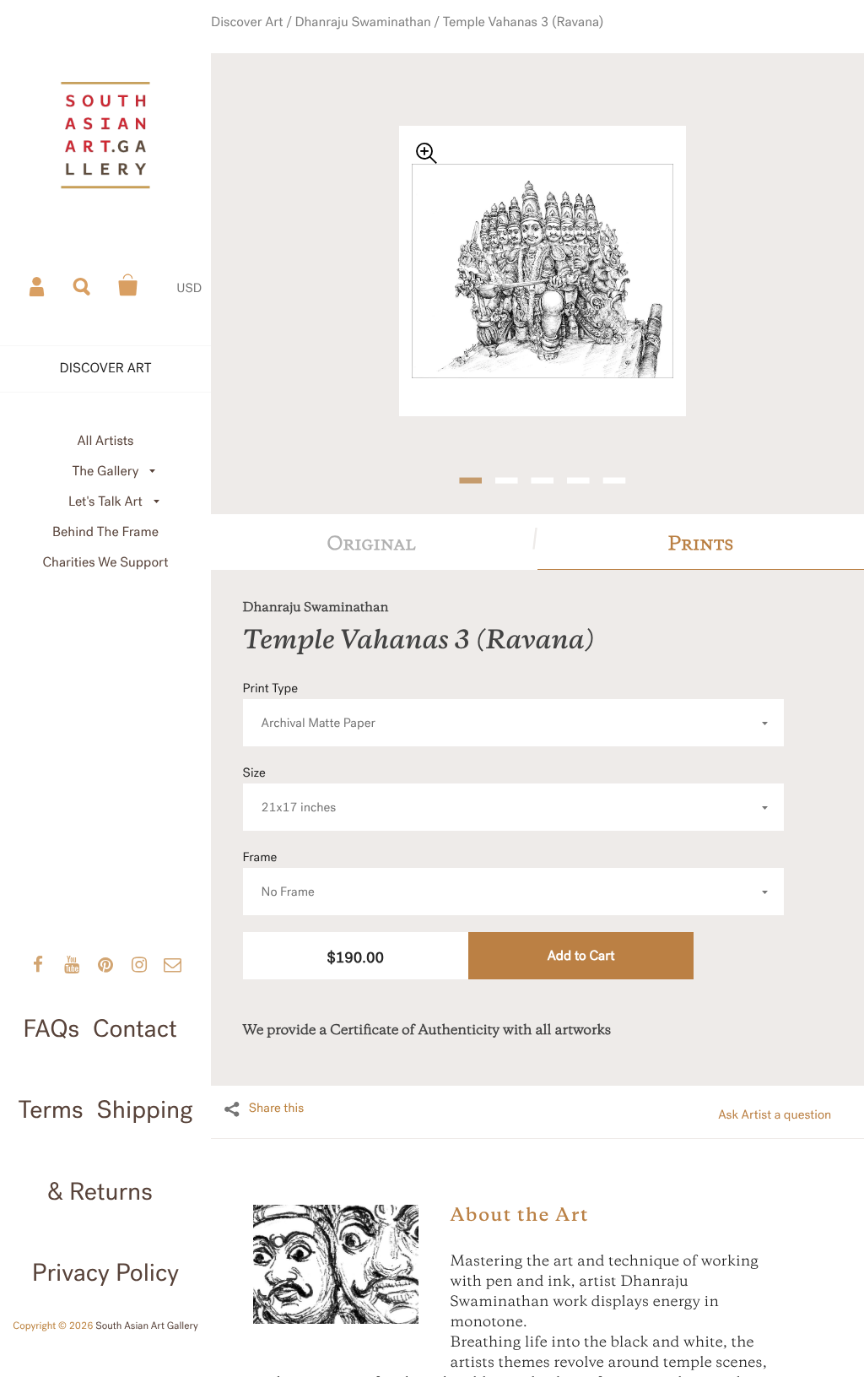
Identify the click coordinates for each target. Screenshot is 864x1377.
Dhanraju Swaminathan (371, 34)
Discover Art (271, 34)
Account (38, 285)
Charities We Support (106, 563)
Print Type (309, 687)
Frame (279, 856)
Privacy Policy (105, 1273)
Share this (277, 1090)
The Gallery (106, 471)
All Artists (105, 441)
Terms (51, 1110)
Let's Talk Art (105, 502)
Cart (128, 285)
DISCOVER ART (106, 368)
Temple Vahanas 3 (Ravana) (509, 34)
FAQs (51, 1029)
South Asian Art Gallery (146, 1326)
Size (290, 772)
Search (83, 285)
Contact (135, 1029)
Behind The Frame (105, 532)
